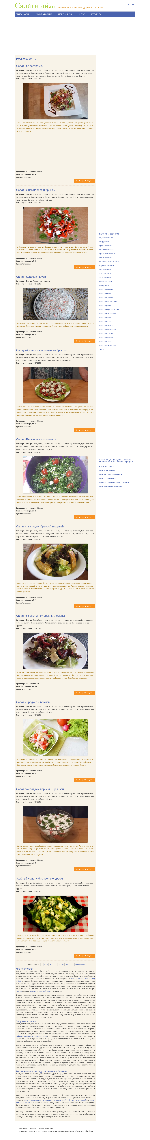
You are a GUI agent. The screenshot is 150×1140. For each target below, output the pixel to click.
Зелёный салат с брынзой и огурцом (39, 878)
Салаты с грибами (106, 289)
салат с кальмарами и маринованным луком (42, 1100)
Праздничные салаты (107, 253)
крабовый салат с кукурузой (74, 1100)
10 (59, 964)
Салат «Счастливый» (29, 66)
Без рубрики (104, 242)
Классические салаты (107, 250)
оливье (74, 978)
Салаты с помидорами (107, 329)
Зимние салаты (105, 273)
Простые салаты (105, 246)
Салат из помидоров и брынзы (35, 190)
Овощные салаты (105, 285)
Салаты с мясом (105, 293)
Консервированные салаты (109, 261)
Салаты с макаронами (107, 313)
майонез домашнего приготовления (31, 1036)
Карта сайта (96, 14)
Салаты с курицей (106, 297)
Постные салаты (105, 257)
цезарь (81, 978)
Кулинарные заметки (44, 14)
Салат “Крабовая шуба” (31, 276)
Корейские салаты (106, 281)
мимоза (19, 991)
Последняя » (80, 964)
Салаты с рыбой (105, 305)
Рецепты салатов (22, 14)
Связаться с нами (65, 14)
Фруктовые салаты (106, 265)
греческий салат (44, 991)
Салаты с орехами (106, 337)
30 (67, 964)
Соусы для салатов (106, 238)
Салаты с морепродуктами (109, 309)
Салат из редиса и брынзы (33, 702)
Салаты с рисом (105, 317)
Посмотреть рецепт (84, 180)
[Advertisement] (75, 36)
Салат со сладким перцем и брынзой (40, 789)
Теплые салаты (105, 277)
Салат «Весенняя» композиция (36, 439)
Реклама (82, 14)
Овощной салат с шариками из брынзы (41, 350)
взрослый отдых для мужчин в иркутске (115, 459)
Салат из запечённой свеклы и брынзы (41, 615)
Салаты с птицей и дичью (108, 301)
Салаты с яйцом (105, 321)
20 (63, 964)
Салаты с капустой (106, 333)
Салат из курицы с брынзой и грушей (40, 526)
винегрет (33, 991)
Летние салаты (105, 269)
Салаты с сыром (105, 341)
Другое (102, 349)
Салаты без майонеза (107, 345)
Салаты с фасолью (106, 325)
